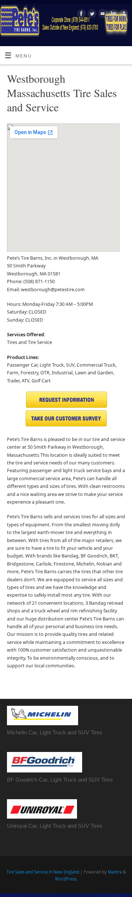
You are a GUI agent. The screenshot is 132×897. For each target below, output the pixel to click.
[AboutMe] (123, 14)
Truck (70, 779)
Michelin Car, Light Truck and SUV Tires (54, 732)
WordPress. (66, 879)
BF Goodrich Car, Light (35, 779)
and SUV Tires (95, 779)
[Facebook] (80, 14)
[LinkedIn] (112, 14)
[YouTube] (101, 14)
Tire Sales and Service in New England (43, 872)
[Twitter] (91, 14)
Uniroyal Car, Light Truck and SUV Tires (54, 826)
